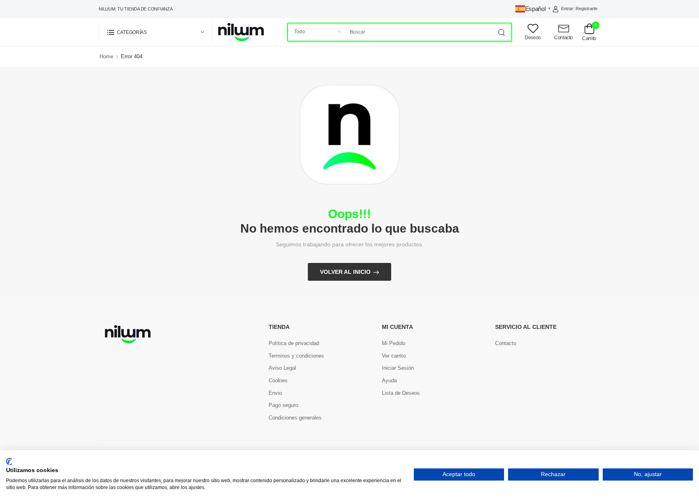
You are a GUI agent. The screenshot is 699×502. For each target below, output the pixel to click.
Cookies (278, 380)
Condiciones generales (295, 418)
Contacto (505, 343)
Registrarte (586, 8)
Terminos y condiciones (296, 356)
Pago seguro (283, 405)
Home (106, 56)
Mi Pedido (393, 343)
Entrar (567, 8)
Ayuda (389, 380)
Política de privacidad (294, 343)
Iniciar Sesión (398, 368)
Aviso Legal (282, 368)
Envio (275, 393)
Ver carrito (394, 356)
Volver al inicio (345, 272)
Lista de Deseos (401, 393)
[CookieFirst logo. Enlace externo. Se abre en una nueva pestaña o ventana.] (9, 461)
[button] (155, 32)
